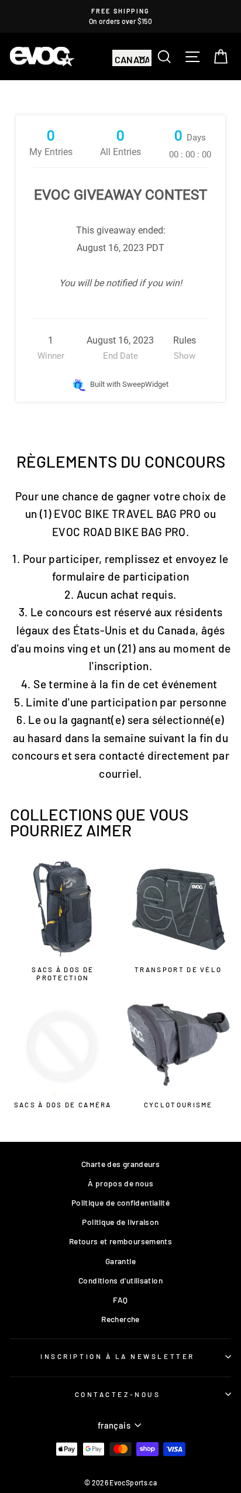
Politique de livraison (120, 1222)
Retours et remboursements (120, 1241)
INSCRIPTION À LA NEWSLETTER (117, 1356)
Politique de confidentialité (120, 1202)
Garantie (120, 1261)
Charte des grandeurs (120, 1164)
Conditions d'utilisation (120, 1280)
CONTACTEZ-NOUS (117, 1394)
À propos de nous (120, 1183)
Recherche (120, 1319)
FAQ (120, 1300)
